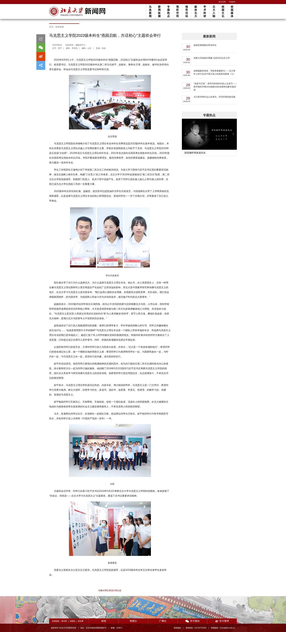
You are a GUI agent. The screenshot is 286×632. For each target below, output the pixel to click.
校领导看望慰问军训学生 (205, 45)
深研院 (72, 621)
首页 (51, 27)
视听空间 (177, 11)
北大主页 (222, 2)
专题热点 (168, 11)
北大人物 (214, 11)
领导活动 (186, 11)
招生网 (80, 621)
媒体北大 (195, 11)
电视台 (133, 621)
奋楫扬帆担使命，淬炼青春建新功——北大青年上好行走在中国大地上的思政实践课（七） (214, 72)
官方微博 (224, 621)
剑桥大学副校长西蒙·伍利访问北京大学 (212, 58)
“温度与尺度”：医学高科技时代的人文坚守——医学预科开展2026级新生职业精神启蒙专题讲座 (215, 86)
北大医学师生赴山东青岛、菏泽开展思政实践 (214, 97)
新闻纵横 (159, 11)
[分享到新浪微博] (40, 56)
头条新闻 (150, 11)
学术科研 (204, 11)
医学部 (64, 621)
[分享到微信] (40, 47)
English (232, 2)
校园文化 (223, 11)
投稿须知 (177, 628)
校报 (103, 621)
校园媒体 (232, 11)
